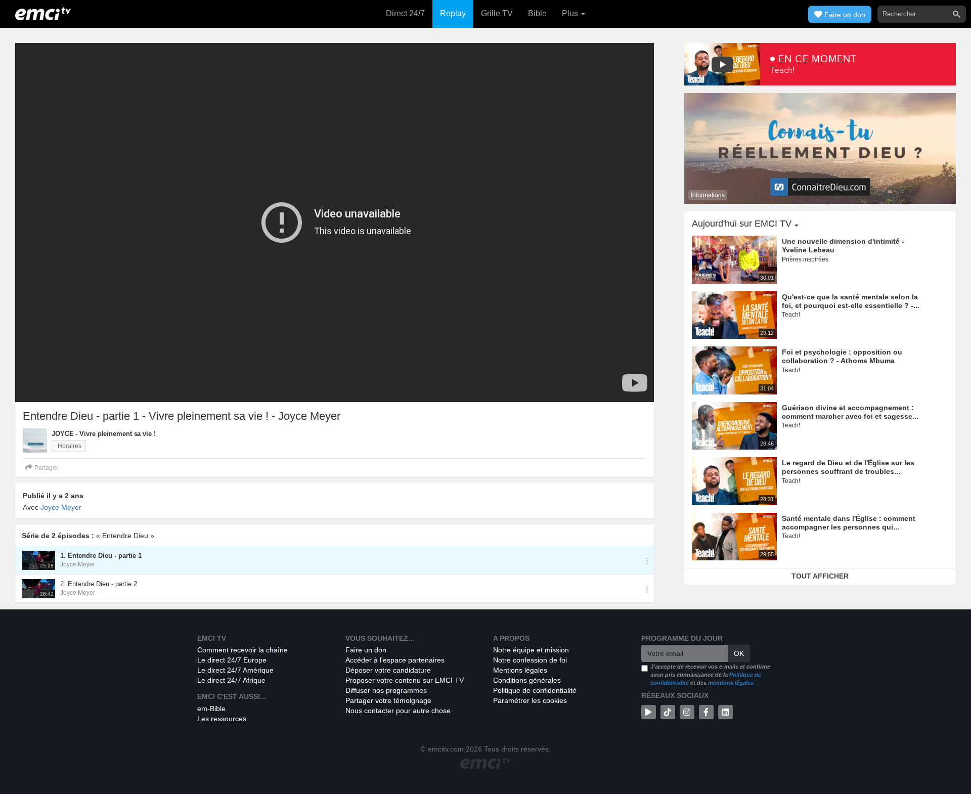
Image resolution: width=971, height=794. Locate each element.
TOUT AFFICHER (820, 576)
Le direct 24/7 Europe (232, 660)
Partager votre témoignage (388, 700)
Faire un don (365, 650)
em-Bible (211, 708)
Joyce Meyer (60, 507)
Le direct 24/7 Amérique (235, 670)
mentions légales (731, 683)
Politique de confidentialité (535, 690)
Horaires (68, 446)
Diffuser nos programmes (386, 690)
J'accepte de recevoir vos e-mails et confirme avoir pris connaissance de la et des (710, 674)
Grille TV (497, 13)
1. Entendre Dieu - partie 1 (101, 555)
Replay (453, 13)
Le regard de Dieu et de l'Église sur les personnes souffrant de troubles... (848, 467)
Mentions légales (520, 670)
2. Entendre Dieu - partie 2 (98, 584)
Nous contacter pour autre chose (398, 711)
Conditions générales (527, 680)
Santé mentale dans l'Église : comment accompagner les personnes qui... (848, 522)
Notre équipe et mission (531, 650)
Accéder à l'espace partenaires (395, 660)
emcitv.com (446, 749)
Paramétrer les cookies (530, 700)
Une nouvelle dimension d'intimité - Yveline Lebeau (843, 245)
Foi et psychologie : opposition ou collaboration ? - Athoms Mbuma (842, 356)
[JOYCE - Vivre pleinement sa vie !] (35, 440)
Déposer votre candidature (388, 670)
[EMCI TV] (43, 12)
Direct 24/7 (405, 13)
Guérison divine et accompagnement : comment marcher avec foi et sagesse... (850, 412)
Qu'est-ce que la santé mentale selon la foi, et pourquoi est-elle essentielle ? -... (850, 301)
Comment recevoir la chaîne (242, 650)
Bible (537, 13)
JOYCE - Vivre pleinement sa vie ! (104, 433)
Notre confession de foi (530, 660)
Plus (571, 13)
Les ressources (221, 719)
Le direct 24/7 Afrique (231, 680)
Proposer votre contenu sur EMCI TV (404, 680)
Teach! (782, 70)
